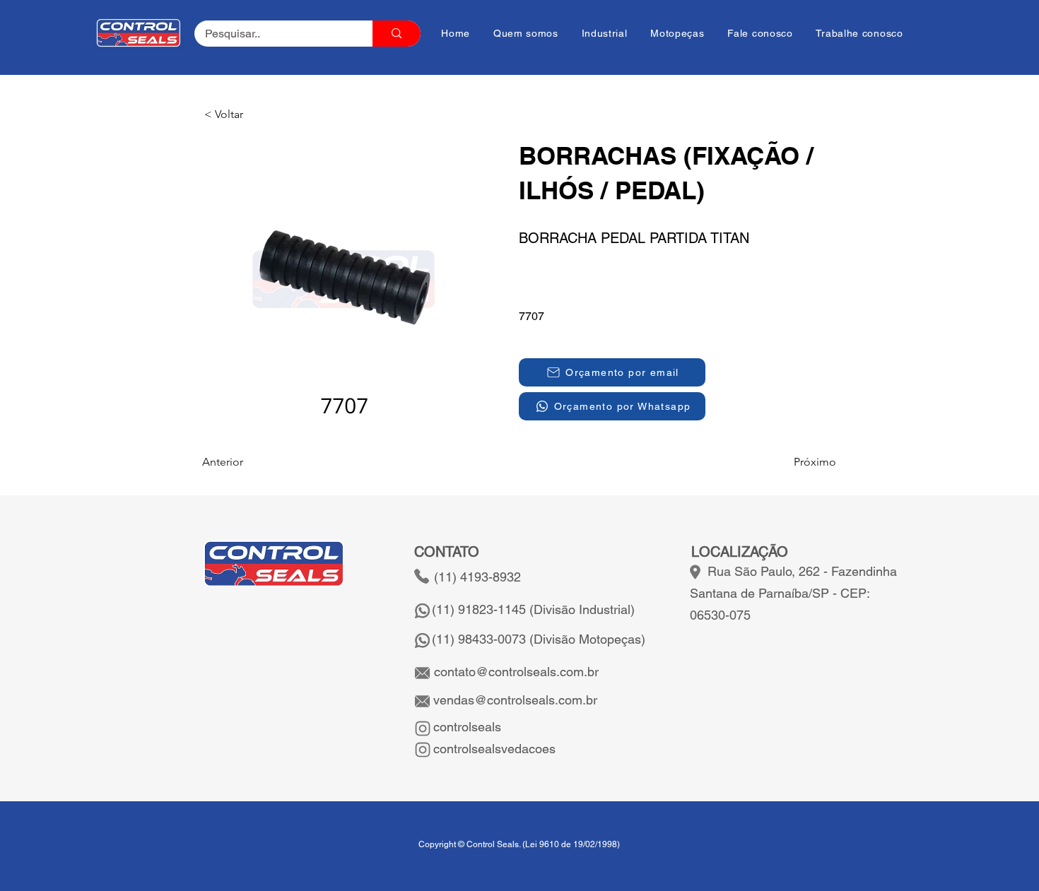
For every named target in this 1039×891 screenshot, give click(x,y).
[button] (251, 114)
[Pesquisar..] (396, 33)
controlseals (465, 726)
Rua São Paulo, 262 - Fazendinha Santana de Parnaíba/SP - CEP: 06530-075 (793, 593)
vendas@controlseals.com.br (513, 699)
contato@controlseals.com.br (516, 671)
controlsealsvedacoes (493, 748)
